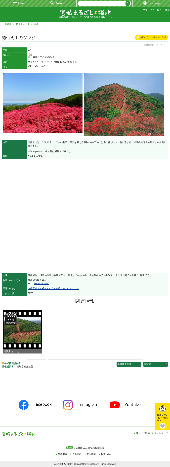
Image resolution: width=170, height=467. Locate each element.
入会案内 (77, 454)
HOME (8, 24)
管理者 (147, 364)
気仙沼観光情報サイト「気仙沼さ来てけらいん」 (53, 288)
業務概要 (62, 454)
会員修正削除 (124, 364)
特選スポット (23, 24)
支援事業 (91, 454)
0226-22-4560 (41, 283)
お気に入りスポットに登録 (153, 37)
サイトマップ (161, 433)
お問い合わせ (108, 454)
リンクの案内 (143, 433)
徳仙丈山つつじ (12, 351)
